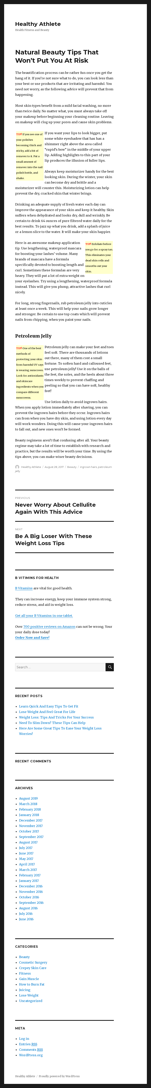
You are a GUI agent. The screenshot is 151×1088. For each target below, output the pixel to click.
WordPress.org (31, 1055)
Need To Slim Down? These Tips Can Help (52, 723)
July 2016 (26, 914)
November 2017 (31, 826)
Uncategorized (30, 1001)
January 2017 (29, 881)
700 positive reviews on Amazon (49, 627)
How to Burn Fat (31, 984)
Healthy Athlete (38, 24)
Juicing (24, 990)
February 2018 (30, 809)
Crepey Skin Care (32, 968)
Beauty (71, 466)
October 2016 (29, 897)
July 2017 (25, 848)
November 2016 (31, 892)
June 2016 (26, 919)
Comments (31, 1050)
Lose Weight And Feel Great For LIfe (47, 712)
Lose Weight (29, 995)
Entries (28, 1044)
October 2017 (29, 831)
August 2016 (28, 908)
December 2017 (30, 820)
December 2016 (31, 886)
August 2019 (28, 798)
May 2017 (26, 859)
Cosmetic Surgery (33, 962)
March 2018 (28, 804)
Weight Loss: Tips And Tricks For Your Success (56, 717)
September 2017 (31, 837)
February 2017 (30, 875)
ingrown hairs (88, 466)
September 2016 (31, 903)
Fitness (25, 973)
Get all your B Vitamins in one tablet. (44, 616)
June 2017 (26, 853)
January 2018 (29, 815)
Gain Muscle (29, 979)
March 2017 (28, 870)
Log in (24, 1039)
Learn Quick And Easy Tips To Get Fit (48, 706)
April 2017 (27, 864)
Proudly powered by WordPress (59, 1076)
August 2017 (28, 842)
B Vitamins (24, 588)
